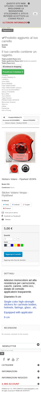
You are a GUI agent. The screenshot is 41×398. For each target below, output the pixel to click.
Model (4, 184)
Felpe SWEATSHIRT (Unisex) (11, 88)
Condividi (16, 205)
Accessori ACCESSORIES (10, 90)
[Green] (22, 245)
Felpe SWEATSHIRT (8, 86)
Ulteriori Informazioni (16, 22)
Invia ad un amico (11, 212)
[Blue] (12, 245)
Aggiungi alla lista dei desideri (15, 260)
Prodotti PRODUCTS (8, 77)
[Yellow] (15, 245)
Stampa (7, 219)
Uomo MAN (5, 81)
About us (5, 104)
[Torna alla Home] (4, 117)
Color (6, 242)
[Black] (5, 245)
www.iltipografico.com (31, 389)
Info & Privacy (6, 110)
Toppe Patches (7, 98)
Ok (35, 14)
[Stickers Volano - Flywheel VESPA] (14, 168)
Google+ (27, 205)
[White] (9, 245)
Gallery (4, 106)
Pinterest (7, 208)
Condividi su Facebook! (12, 216)
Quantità (7, 235)
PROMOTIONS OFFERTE (10, 100)
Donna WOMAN (7, 83)
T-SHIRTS (5, 79)
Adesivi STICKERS (8, 92)
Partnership (5, 108)
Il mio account (10, 383)
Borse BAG (5, 94)
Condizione (6, 187)
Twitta (7, 205)
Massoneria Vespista (8, 102)
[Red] (18, 245)
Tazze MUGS (6, 96)
